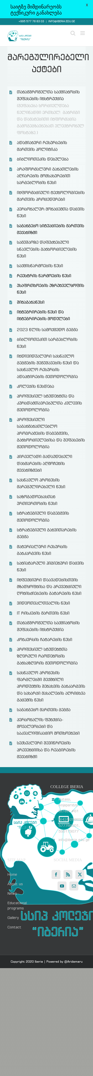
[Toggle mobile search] (72, 33)
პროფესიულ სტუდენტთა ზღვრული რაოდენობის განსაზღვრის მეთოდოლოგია (47, 656)
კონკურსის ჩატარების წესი (44, 640)
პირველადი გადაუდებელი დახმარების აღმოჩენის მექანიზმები (44, 463)
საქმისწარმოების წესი (40, 266)
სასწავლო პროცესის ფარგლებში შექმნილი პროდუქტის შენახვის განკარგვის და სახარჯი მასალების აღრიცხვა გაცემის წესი (51, 686)
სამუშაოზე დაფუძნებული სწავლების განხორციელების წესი (47, 249)
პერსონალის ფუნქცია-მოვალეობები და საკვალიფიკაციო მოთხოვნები (48, 727)
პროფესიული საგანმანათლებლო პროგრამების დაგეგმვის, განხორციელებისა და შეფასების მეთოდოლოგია (51, 433)
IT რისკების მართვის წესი (43, 613)
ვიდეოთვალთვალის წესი (43, 603)
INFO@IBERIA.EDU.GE (61, 21)
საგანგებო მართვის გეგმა (43, 710)
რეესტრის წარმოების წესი (44, 276)
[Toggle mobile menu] (83, 33)
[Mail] (73, 885)
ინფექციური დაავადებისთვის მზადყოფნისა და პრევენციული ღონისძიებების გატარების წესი (49, 587)
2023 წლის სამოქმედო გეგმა (47, 330)
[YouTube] (62, 885)
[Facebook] (56, 874)
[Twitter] (79, 874)
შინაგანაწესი (30, 302)
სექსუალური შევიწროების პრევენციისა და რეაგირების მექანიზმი (46, 750)
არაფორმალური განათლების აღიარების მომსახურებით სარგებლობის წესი (47, 176)
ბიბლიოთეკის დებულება (42, 159)
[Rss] (67, 874)
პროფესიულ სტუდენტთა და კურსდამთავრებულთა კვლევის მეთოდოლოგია (49, 403)
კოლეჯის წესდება (35, 387)
